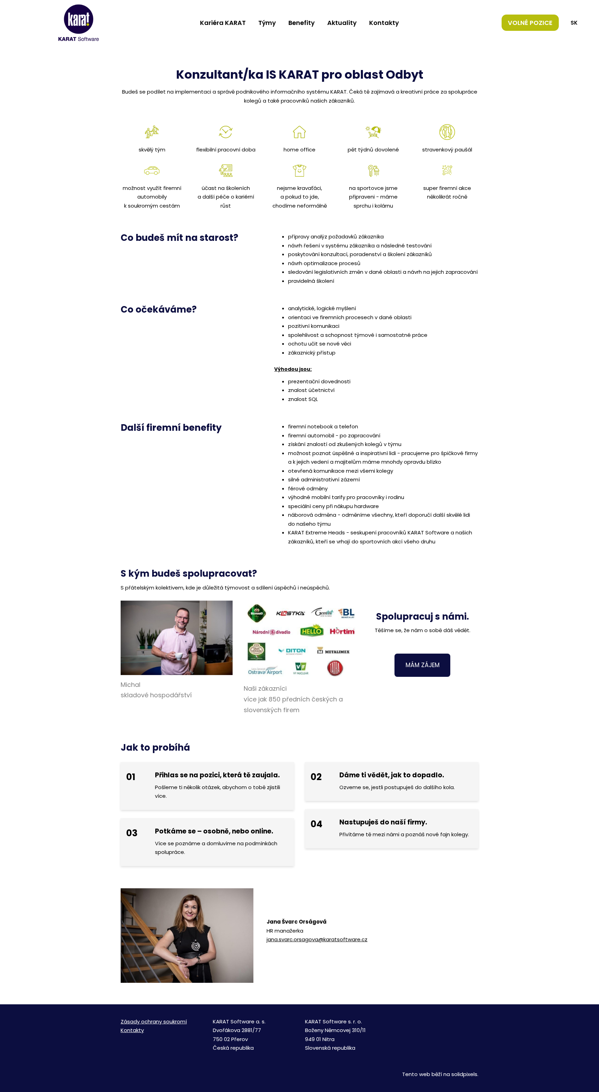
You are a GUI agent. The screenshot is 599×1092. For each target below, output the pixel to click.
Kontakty (132, 1030)
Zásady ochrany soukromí (154, 1021)
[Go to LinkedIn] (475, 1020)
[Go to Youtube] (459, 1020)
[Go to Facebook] (425, 1020)
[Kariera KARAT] (79, 23)
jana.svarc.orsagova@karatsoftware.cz (317, 939)
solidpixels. (464, 1074)
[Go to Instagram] (442, 1020)
